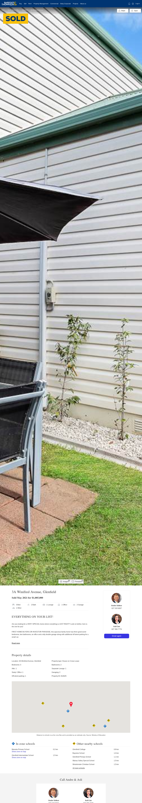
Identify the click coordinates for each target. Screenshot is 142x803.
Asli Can (116, 626)
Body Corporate (65, 3)
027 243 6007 (117, 608)
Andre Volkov (116, 605)
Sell (25, 3)
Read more (16, 643)
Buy (20, 3)
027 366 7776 (117, 629)
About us (83, 3)
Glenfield (25, 10)
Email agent (116, 636)
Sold (3, 10)
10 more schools (79, 768)
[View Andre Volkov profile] (116, 598)
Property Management (41, 3)
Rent (29, 3)
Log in (138, 3)
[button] (71, 704)
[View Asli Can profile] (116, 619)
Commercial (54, 3)
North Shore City (13, 10)
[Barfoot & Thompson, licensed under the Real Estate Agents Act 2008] (9, 2)
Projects (75, 3)
